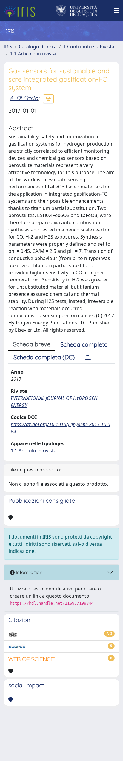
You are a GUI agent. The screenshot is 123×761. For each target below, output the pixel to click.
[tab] (88, 357)
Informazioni (29, 572)
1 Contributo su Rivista (88, 46)
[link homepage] (22, 11)
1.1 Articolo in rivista (33, 53)
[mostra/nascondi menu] (116, 11)
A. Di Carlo (24, 98)
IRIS (8, 46)
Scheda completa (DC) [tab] (44, 357)
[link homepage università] (76, 11)
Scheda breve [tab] (31, 344)
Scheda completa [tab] (84, 344)
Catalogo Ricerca (38, 46)
